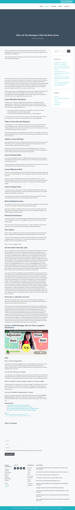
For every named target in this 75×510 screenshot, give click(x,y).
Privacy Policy (29, 480)
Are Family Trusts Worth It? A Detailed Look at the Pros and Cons (52, 472)
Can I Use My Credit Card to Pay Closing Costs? (47, 474)
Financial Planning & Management (62, 98)
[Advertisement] (39, 25)
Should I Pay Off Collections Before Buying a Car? (48, 480)
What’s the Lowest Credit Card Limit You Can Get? (20, 406)
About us (29, 467)
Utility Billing (57, 104)
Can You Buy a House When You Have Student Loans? (49, 477)
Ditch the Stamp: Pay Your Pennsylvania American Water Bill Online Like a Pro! (61, 73)
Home (41, 6)
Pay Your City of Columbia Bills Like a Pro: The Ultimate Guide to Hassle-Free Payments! (62, 84)
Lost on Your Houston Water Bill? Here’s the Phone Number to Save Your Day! (61, 68)
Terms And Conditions (30, 484)
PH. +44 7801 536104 (66, 1)
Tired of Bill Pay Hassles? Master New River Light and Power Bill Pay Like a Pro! (62, 78)
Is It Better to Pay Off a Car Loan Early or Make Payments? (22, 410)
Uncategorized (57, 102)
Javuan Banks (40, 38)
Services (53, 6)
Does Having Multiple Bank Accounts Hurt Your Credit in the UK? (18, 415)
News (28, 474)
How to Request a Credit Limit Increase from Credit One (17, 414)
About (60, 6)
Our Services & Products (30, 477)
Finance (47, 6)
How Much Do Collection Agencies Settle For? (19, 405)
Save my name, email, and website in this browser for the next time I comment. (24, 450)
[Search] (68, 51)
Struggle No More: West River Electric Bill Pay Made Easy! (50, 487)
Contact (66, 6)
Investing (56, 100)
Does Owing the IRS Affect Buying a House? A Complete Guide (23, 408)
